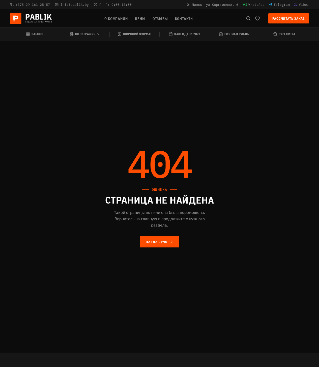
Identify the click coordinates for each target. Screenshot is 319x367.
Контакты (184, 18)
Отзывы (160, 18)
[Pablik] (31, 18)
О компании (116, 18)
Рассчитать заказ (288, 18)
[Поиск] (248, 18)
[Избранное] (257, 18)
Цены (140, 18)
